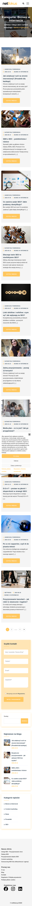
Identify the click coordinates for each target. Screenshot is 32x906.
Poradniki (8, 819)
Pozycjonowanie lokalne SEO (10, 856)
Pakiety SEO (5, 854)
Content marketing (11, 809)
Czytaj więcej (11, 100)
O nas (3, 870)
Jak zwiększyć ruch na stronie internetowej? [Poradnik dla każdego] (15, 78)
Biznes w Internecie (21, 71)
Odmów (16, 460)
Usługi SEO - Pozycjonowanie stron (12, 851)
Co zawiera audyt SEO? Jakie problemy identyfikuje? (19, 781)
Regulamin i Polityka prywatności (11, 877)
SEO (6, 824)
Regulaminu (21, 693)
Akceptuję (16, 456)
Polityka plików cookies (8, 880)
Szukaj (6, 716)
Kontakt (3, 875)
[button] (29, 434)
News (7, 814)
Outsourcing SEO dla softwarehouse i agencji (15, 861)
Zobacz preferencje (16, 465)
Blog (2, 872)
